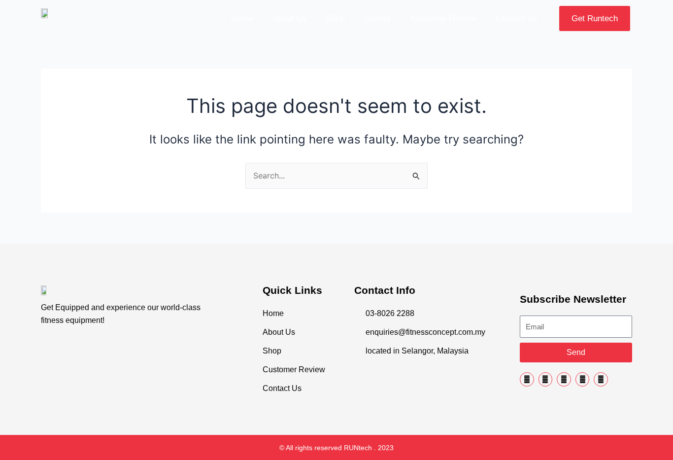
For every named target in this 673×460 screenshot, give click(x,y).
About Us (289, 18)
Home (242, 18)
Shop (335, 18)
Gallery (378, 18)
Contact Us (517, 18)
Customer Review (443, 18)
